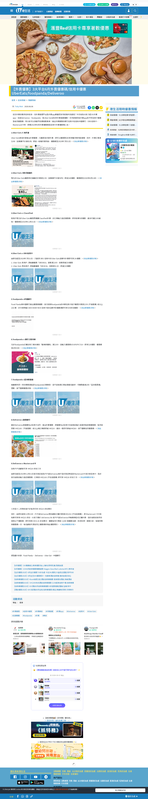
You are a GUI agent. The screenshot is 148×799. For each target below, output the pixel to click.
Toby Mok (19, 106)
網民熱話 (56, 780)
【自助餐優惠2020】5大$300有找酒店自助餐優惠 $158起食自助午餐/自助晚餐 (43, 582)
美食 (45, 615)
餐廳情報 (32, 100)
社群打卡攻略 (104, 4)
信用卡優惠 (28, 611)
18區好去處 (110, 17)
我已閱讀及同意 (120, 790)
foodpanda (28, 615)
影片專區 (89, 17)
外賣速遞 (50, 611)
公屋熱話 (49, 11)
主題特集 (136, 17)
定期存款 (67, 11)
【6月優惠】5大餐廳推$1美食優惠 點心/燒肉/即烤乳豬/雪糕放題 (38, 565)
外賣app (60, 611)
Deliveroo (71, 611)
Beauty (45, 5)
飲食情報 (21, 100)
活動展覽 (57, 771)
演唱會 (13, 17)
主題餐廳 (16, 615)
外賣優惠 (16, 611)
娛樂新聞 (58, 11)
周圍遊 (99, 17)
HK (22, 5)
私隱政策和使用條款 (61, 789)
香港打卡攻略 (124, 17)
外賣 (37, 615)
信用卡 (81, 611)
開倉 (69, 771)
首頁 (13, 100)
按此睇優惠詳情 (80, 141)
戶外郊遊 (65, 773)
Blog (53, 5)
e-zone (61, 5)
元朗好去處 (101, 771)
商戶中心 (114, 4)
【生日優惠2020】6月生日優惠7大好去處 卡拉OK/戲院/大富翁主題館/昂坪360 (43, 572)
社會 (130, 771)
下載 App (125, 4)
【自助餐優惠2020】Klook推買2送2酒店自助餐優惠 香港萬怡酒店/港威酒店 (42, 579)
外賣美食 (39, 611)
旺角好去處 (122, 771)
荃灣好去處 (111, 771)
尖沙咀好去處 (77, 771)
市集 (64, 771)
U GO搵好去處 (90, 4)
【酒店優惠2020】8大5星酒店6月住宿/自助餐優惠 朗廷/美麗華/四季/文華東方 (43, 589)
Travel (30, 5)
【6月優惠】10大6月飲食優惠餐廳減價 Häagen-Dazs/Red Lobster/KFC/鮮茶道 (43, 569)
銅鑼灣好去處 (89, 771)
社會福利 (74, 773)
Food (37, 5)
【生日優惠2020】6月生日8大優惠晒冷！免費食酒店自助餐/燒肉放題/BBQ (42, 575)
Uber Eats (92, 611)
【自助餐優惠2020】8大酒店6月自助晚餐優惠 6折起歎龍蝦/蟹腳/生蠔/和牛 (42, 586)
